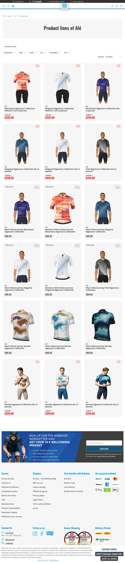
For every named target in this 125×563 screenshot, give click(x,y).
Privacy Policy (43, 560)
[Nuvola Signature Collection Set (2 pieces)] (22, 383)
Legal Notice (54, 560)
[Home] (3, 16)
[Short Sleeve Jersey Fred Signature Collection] (103, 266)
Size (41, 52)
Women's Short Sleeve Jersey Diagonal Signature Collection (59, 289)
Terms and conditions (42, 504)
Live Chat (9, 533)
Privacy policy (38, 495)
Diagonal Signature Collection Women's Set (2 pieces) (59, 109)
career (35, 508)
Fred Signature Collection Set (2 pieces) (101, 170)
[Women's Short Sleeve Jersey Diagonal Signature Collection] (62, 266)
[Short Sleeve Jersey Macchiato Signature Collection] (22, 208)
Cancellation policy (9, 491)
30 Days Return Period (57, 1)
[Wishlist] (116, 6)
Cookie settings (39, 487)
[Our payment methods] (109, 485)
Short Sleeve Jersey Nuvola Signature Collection (17, 347)
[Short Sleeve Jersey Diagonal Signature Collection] (103, 208)
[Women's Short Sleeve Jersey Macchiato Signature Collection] (62, 208)
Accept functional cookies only (109, 554)
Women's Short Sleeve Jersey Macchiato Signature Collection (60, 230)
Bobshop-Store (8, 504)
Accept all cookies (109, 558)
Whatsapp (9, 540)
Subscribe (104, 448)
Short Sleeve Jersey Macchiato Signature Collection (19, 230)
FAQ (3, 500)
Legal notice (38, 500)
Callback (9, 543)
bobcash (67, 478)
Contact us (6, 483)
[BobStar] (13, 6)
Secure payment (78, 1)
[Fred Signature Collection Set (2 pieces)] (103, 148)
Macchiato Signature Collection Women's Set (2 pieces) (20, 109)
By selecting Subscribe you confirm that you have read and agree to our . (103, 455)
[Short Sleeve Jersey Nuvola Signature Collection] (22, 325)
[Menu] (4, 6)
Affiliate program (40, 491)
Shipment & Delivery (10, 487)
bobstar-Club (69, 483)
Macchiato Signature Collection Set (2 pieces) (103, 109)
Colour (21, 52)
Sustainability (54, 52)
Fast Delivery (19, 1)
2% (30, 1)
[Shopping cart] (121, 6)
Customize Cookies (109, 549)
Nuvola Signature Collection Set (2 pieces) (21, 405)
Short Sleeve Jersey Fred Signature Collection (102, 289)
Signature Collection (10, 47)
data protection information (106, 456)
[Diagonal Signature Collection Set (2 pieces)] (22, 148)
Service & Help (8, 478)
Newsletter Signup (9, 512)
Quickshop (22, 211)
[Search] (8, 6)
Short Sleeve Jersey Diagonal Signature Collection (99, 230)
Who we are (38, 483)
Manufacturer (8, 52)
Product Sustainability (11, 508)
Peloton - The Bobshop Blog (44, 478)
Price (66, 52)
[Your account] (112, 6)
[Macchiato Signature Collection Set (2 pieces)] (103, 87)
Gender (31, 52)
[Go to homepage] (64, 6)
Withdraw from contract (12, 516)
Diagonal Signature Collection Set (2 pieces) (22, 170)
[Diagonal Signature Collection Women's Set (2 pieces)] (62, 87)
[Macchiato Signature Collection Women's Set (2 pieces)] (22, 87)
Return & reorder (9, 495)
